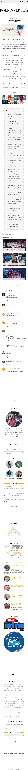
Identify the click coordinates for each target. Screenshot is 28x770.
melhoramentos (9, 703)
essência (13, 693)
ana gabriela (6, 726)
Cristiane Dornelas (9, 304)
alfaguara (11, 684)
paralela (6, 707)
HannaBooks (22, 76)
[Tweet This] (14, 284)
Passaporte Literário (7, 76)
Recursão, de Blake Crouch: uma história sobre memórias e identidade (17, 577)
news (23, 491)
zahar (16, 716)
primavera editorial (15, 709)
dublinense (5, 693)
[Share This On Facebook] (12, 284)
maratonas (6, 491)
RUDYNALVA (8, 330)
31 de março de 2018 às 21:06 (15, 368)
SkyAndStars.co (19, 769)
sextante (10, 712)
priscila (12, 728)
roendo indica (12, 497)
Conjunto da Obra (7, 80)
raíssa (15, 727)
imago (16, 699)
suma (14, 712)
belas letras (17, 686)
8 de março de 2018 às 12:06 (18, 304)
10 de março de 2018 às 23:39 (16, 330)
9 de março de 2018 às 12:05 (15, 321)
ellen (15, 726)
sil (16, 727)
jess (22, 726)
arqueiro (22, 684)
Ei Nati (12, 81)
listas (12, 490)
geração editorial (11, 697)
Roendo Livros (5, 55)
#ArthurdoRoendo (7, 486)
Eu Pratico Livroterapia (8, 58)
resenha (14, 496)
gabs (17, 726)
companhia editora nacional (13, 692)
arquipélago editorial (7, 686)
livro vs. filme (19, 490)
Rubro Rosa (8, 293)
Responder (8, 300)
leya (20, 701)
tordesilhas (8, 714)
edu (13, 726)
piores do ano (13, 493)
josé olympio (13, 701)
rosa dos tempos (21, 710)
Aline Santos (8, 313)
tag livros (22, 712)
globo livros (17, 697)
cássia (10, 726)
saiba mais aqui (15, 176)
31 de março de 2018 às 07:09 (17, 361)
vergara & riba (6, 716)
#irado (5, 684)
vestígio (13, 716)
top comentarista (19, 499)
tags (11, 499)
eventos (7, 490)
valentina (22, 714)
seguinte (6, 712)
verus (10, 716)
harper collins (11, 699)
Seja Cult (5, 66)
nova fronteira (18, 703)
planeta (9, 709)
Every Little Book (20, 83)
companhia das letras (10, 690)
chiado (23, 688)
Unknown (7, 321)
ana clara (21, 724)
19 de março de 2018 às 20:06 (15, 351)
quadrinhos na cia (7, 710)
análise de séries (15, 486)
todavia (5, 714)
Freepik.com (19, 741)
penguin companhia (16, 707)
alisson (16, 724)
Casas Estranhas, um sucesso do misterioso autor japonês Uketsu (17, 586)
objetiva (22, 705)
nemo (14, 703)
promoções (16, 285)
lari (4, 727)
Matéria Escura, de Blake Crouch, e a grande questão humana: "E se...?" (16, 604)
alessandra (13, 724)
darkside (22, 692)
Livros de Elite (8, 62)
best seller (9, 688)
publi (8, 495)
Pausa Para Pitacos (7, 73)
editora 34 (9, 693)
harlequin (6, 699)
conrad (19, 692)
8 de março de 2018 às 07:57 (16, 293)
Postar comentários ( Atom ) (12, 400)
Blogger (17, 768)
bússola (18, 688)
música (19, 491)
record (13, 711)
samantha (7, 351)
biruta (15, 688)
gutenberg (22, 697)
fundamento (12, 695)
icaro (20, 726)
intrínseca (21, 699)
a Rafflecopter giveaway (7, 234)
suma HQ (18, 712)
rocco (16, 710)
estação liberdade (18, 693)
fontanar (8, 695)
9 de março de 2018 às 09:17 (16, 313)
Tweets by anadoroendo (14, 677)
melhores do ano (12, 491)
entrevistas (17, 488)
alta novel (17, 684)
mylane (7, 728)
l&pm (18, 701)
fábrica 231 (17, 695)
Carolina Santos (9, 361)
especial (22, 488)
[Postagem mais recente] (3, 397)
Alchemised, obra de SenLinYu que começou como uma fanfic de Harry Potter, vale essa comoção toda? (17, 567)
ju (23, 726)
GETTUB (22, 58)
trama (12, 714)
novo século (18, 705)
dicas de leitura (9, 488)
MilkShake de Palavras (8, 87)
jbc (9, 701)
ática (18, 716)
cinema (22, 486)
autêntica (13, 686)
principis (22, 709)
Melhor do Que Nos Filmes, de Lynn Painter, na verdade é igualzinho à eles (17, 595)
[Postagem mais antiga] (24, 397)
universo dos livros (17, 714)
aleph (8, 684)
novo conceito (11, 705)
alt (14, 684)
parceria (7, 493)
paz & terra (10, 707)
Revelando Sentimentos (16, 66)
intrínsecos (6, 701)
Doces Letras (5, 83)
